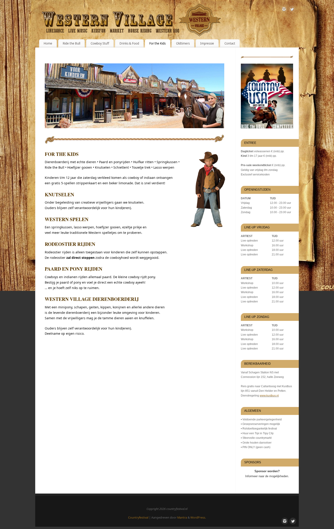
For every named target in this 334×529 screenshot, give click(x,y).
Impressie (207, 43)
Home (48, 43)
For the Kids (157, 43)
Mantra (182, 517)
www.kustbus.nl (269, 395)
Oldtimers (183, 43)
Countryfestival (138, 517)
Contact (229, 43)
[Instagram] (284, 10)
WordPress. (198, 517)
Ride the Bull (71, 43)
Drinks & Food (129, 43)
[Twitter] (292, 10)
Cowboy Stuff (100, 43)
